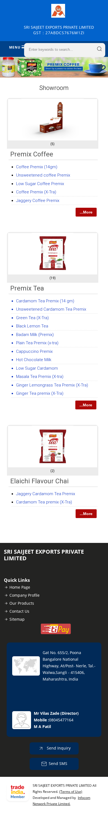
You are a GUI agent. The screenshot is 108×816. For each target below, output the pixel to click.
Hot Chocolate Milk (33, 359)
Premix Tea (27, 288)
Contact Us (19, 611)
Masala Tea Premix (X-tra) (39, 376)
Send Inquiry (58, 748)
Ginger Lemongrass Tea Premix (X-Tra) (52, 385)
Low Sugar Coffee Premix (40, 183)
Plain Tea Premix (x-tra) (37, 342)
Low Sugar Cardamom (37, 368)
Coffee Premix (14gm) (36, 166)
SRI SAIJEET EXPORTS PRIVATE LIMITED (59, 30)
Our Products (21, 603)
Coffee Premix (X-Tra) (36, 192)
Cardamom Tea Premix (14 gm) (45, 300)
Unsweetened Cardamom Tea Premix (51, 309)
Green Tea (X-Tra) (32, 317)
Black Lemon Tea (32, 326)
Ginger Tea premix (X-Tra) (39, 393)
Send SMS (58, 763)
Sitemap (17, 619)
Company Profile (24, 595)
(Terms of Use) (70, 791)
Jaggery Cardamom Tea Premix (45, 493)
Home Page (19, 587)
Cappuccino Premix (34, 351)
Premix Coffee (31, 154)
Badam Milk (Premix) (35, 334)
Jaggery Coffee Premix (37, 200)
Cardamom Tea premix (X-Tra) (44, 502)
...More (86, 212)
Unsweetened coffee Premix (43, 175)
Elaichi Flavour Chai (39, 481)
